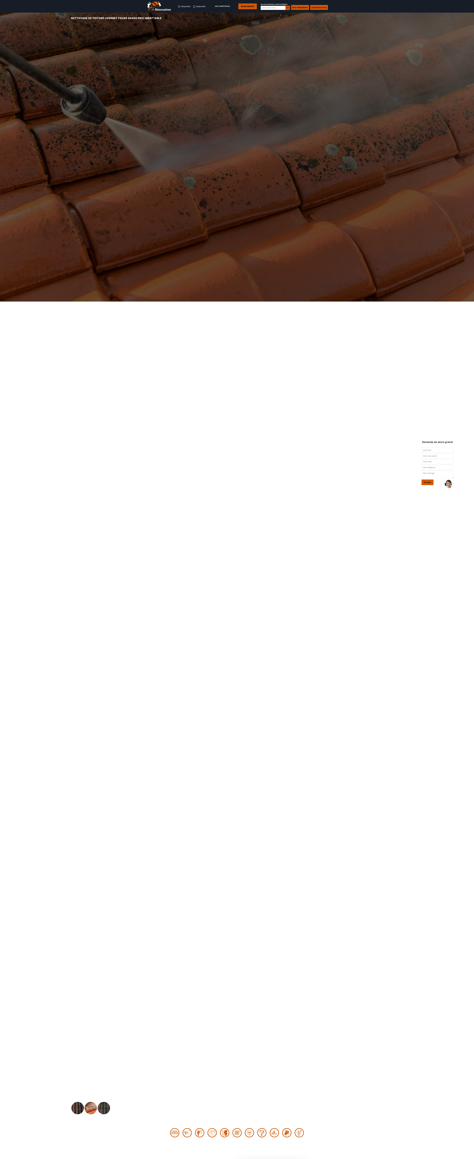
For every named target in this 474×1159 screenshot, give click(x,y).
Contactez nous (319, 7)
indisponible (185, 6)
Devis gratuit (247, 6)
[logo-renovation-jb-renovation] (159, 6)
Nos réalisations (300, 7)
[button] (35, 579)
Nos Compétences (222, 6)
